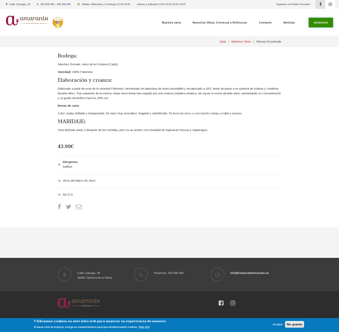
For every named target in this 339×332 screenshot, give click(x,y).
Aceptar (278, 324)
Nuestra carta (171, 22)
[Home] (79, 302)
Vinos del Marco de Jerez (79, 180)
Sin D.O (68, 194)
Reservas (321, 22)
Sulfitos (67, 166)
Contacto (265, 22)
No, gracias (294, 324)
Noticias (289, 22)
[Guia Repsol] (58, 22)
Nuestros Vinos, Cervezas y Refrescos (220, 22)
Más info (144, 326)
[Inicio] (27, 20)
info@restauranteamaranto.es (249, 273)
